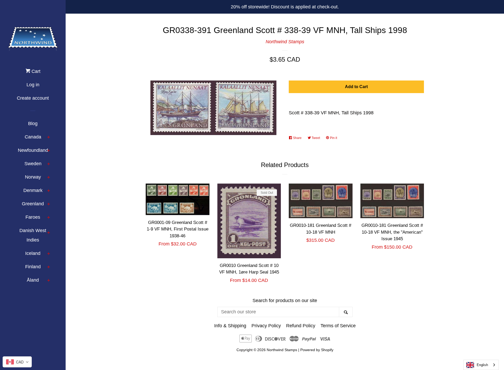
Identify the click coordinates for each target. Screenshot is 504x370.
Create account (33, 98)
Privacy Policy (266, 325)
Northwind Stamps (285, 41)
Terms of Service (338, 325)
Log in (33, 84)
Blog (33, 123)
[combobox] (481, 365)
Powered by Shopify (316, 350)
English (482, 365)
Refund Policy (300, 325)
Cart (35, 71)
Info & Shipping (230, 325)
